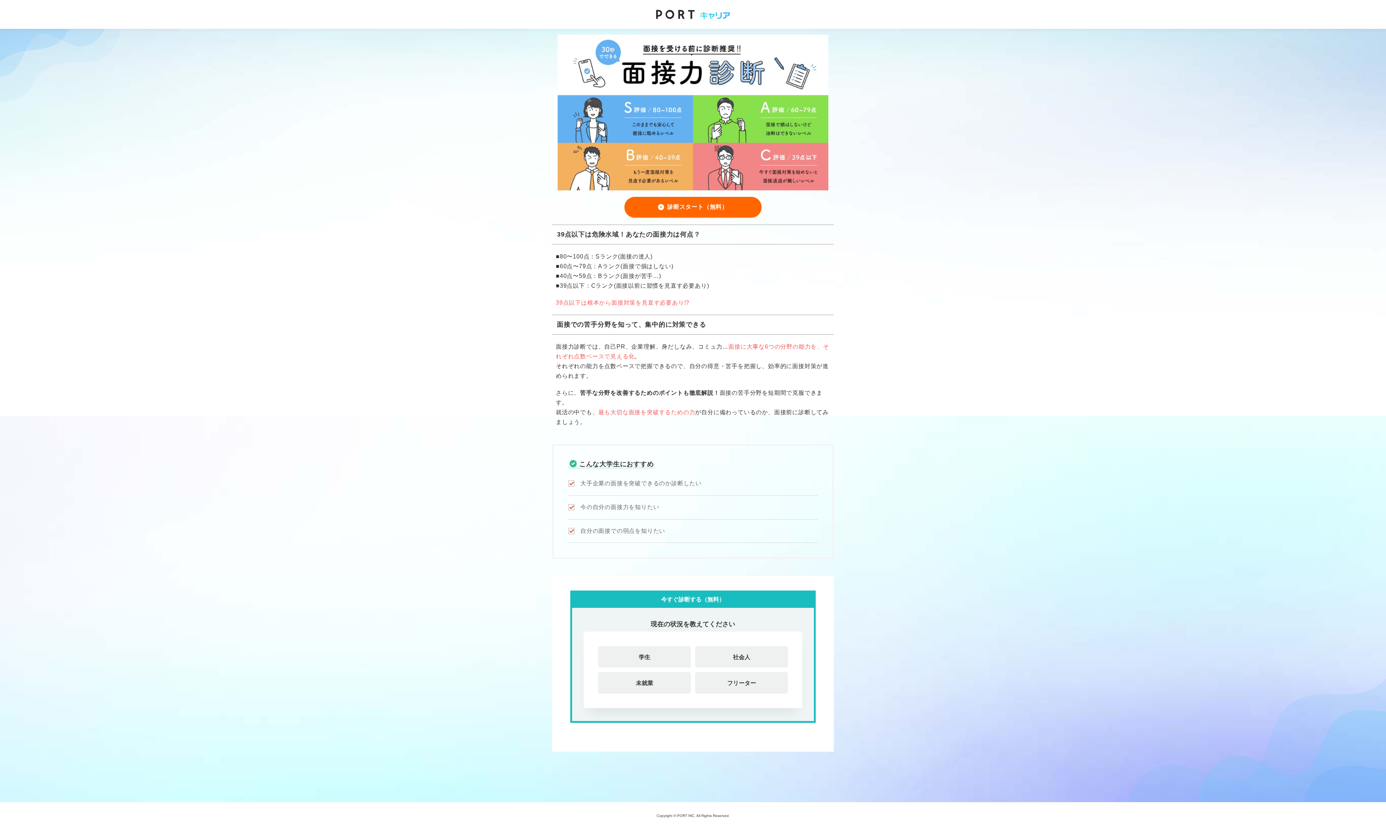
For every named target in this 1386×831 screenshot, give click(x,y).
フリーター (741, 682)
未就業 (644, 682)
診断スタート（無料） (697, 207)
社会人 (741, 656)
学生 (644, 656)
